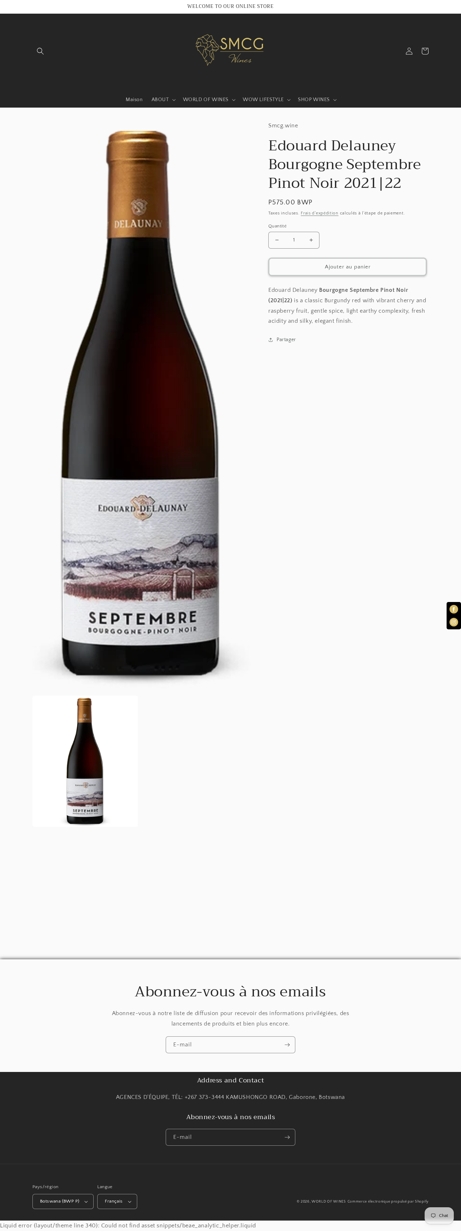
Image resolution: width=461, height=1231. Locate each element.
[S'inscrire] (287, 1044)
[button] (40, 51)
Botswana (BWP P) (59, 1201)
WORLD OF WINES (329, 1202)
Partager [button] (286, 339)
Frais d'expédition (320, 213)
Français (113, 1201)
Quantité (277, 225)
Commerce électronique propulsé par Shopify (388, 1202)
